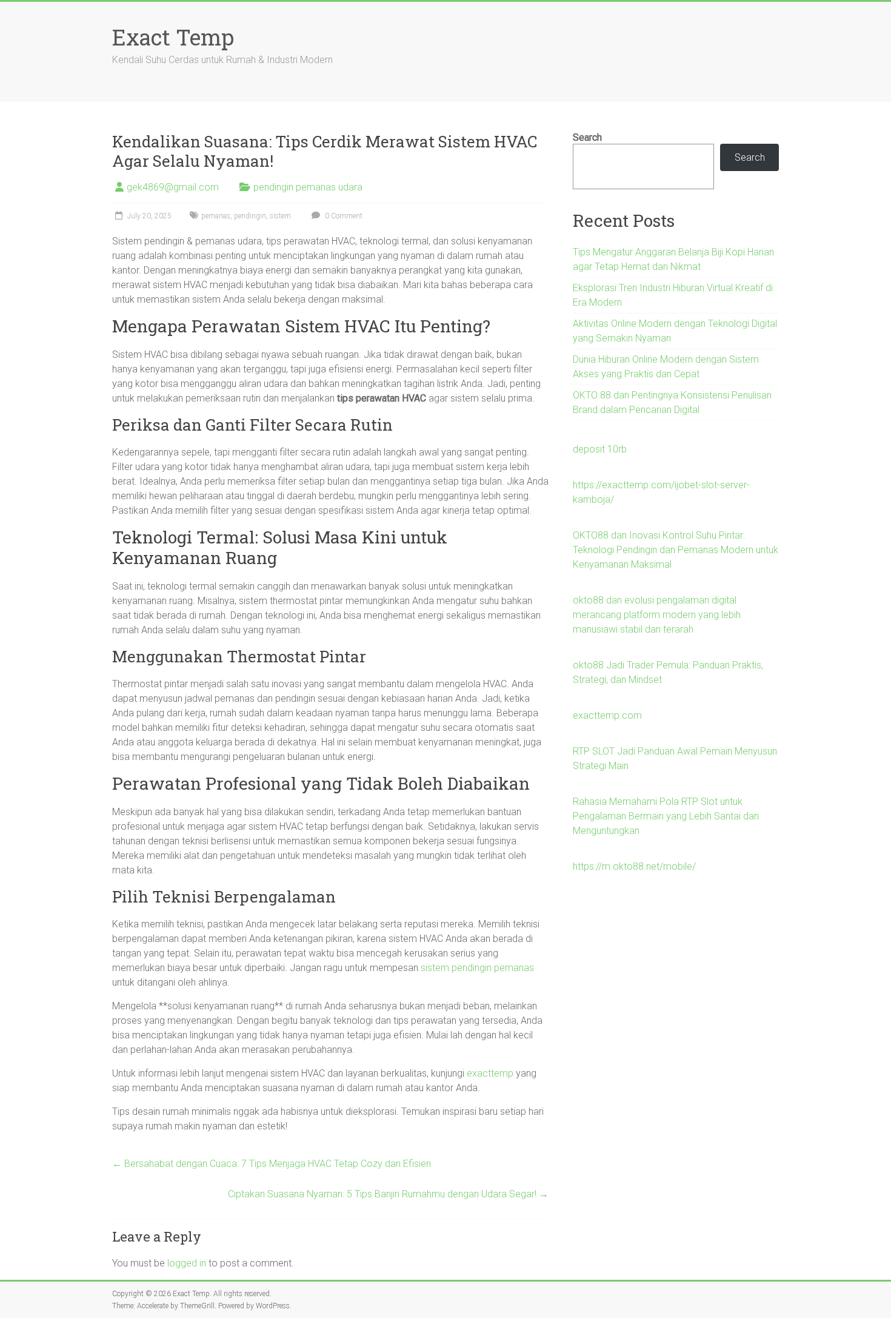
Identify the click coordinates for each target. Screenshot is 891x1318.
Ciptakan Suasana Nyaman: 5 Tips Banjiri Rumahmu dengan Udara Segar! (388, 1194)
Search (587, 137)
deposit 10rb (600, 449)
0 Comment (342, 216)
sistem (280, 216)
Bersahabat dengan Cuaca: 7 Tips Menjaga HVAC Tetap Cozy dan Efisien (271, 1163)
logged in (186, 1263)
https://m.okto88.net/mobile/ (634, 866)
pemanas (215, 216)
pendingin (250, 216)
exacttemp (490, 1073)
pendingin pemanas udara (307, 187)
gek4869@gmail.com (173, 187)
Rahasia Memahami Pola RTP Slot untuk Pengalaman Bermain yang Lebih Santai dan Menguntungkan (666, 816)
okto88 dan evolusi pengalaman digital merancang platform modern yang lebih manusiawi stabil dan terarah (657, 614)
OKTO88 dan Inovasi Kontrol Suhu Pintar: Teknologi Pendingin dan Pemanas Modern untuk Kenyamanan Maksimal (675, 550)
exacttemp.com (607, 715)
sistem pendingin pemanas (477, 967)
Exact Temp (173, 37)
